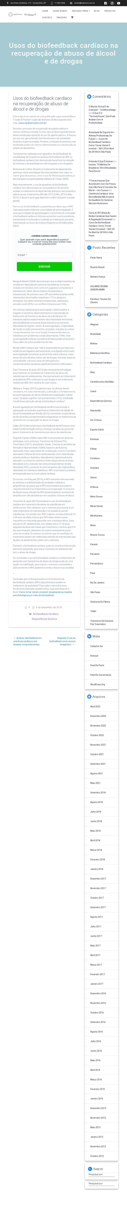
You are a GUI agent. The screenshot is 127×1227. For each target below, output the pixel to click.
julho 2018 (95, 811)
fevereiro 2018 (97, 859)
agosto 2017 (96, 917)
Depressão (95, 410)
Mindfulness (96, 515)
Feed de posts (97, 665)
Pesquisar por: (96, 1174)
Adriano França (97, 277)
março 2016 (96, 1079)
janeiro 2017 (96, 984)
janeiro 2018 (96, 869)
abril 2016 (95, 1070)
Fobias (93, 449)
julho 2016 (95, 1041)
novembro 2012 (98, 1146)
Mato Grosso (96, 496)
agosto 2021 (96, 773)
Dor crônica (96, 420)
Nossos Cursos (97, 535)
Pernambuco (96, 563)
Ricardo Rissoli (97, 267)
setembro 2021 (98, 764)
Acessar (94, 656)
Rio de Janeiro (97, 582)
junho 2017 (96, 936)
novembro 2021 (98, 745)
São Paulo (95, 592)
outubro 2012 (97, 1156)
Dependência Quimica (44, 619)
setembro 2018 (98, 792)
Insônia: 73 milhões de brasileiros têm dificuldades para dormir (102, 167)
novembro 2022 (98, 725)
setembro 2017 (98, 907)
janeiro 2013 (96, 1137)
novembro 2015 (98, 1118)
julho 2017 (95, 926)
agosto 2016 (96, 1031)
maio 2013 (95, 1127)
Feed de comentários (100, 675)
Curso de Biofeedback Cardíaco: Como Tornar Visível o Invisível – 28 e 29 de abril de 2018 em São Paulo (101, 145)
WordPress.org (97, 684)
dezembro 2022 (98, 716)
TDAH (93, 611)
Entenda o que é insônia (101, 161)
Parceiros (95, 554)
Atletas (93, 343)
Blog (92, 372)
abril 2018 (95, 840)
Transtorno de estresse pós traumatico (101, 622)
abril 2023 (95, 706)
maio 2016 (95, 1060)
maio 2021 (95, 783)
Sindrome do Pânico (100, 602)
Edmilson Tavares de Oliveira (100, 301)
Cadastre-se (96, 646)
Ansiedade (95, 334)
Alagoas (94, 324)
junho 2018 (96, 821)
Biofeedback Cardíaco (46, 614)
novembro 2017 (98, 888)
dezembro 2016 (98, 993)
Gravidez (94, 468)
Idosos (93, 477)
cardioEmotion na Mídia (102, 382)
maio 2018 (95, 831)
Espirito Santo (97, 429)
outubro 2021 (97, 754)
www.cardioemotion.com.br (32, 123)
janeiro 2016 (96, 1098)
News (93, 525)
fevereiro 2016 (97, 1089)
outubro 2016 (97, 1012)
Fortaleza (95, 458)
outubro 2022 (97, 735)
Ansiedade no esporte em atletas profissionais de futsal (101, 135)
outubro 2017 (97, 898)
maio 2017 (95, 945)
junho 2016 (96, 1051)
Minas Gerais (96, 506)
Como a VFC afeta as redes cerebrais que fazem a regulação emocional (103, 216)
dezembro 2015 (98, 1108)
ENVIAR (44, 266)
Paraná (93, 544)
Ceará (93, 391)
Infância (94, 487)
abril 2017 (95, 955)
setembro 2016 (98, 1022)
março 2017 (96, 965)
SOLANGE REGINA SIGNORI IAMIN (99, 288)
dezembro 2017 (98, 878)
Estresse (94, 439)
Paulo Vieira (96, 257)
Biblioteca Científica (99, 353)
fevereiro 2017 (97, 974)
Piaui (92, 573)
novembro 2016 (98, 1003)
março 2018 (96, 850)
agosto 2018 (96, 802)
